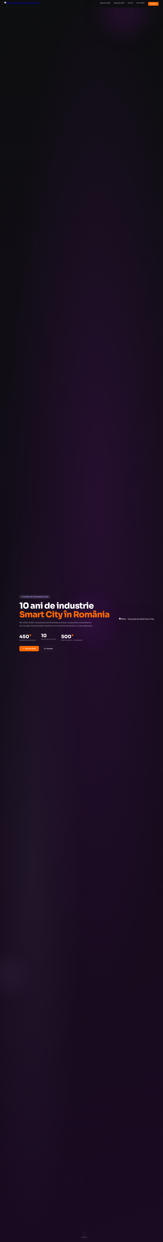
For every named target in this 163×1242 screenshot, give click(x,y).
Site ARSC (140, 3)
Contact (153, 4)
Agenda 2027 (119, 3)
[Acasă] (21, 4)
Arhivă (130, 3)
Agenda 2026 (105, 3)
